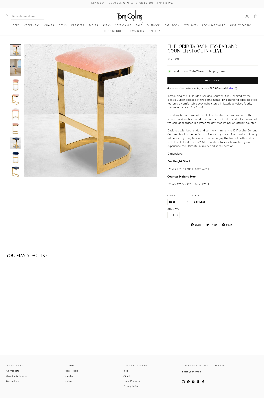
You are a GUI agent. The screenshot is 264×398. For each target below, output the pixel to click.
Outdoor (153, 25)
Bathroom (172, 25)
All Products (12, 370)
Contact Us (12, 380)
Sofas (107, 25)
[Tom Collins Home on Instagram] (183, 382)
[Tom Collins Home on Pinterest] (198, 382)
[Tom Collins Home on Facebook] (188, 382)
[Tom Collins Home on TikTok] (203, 382)
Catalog (69, 375)
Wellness (191, 25)
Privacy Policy (130, 386)
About (126, 375)
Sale (139, 25)
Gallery (154, 31)
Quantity (173, 209)
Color (171, 195)
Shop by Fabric (240, 25)
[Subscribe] (226, 372)
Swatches (137, 31)
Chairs (49, 25)
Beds (16, 25)
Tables (93, 25)
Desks (63, 25)
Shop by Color (115, 31)
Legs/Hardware (213, 25)
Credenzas (32, 25)
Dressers (77, 25)
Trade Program (131, 380)
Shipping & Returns (16, 375)
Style (195, 195)
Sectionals (123, 25)
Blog (125, 370)
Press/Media (71, 370)
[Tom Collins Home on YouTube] (193, 382)
